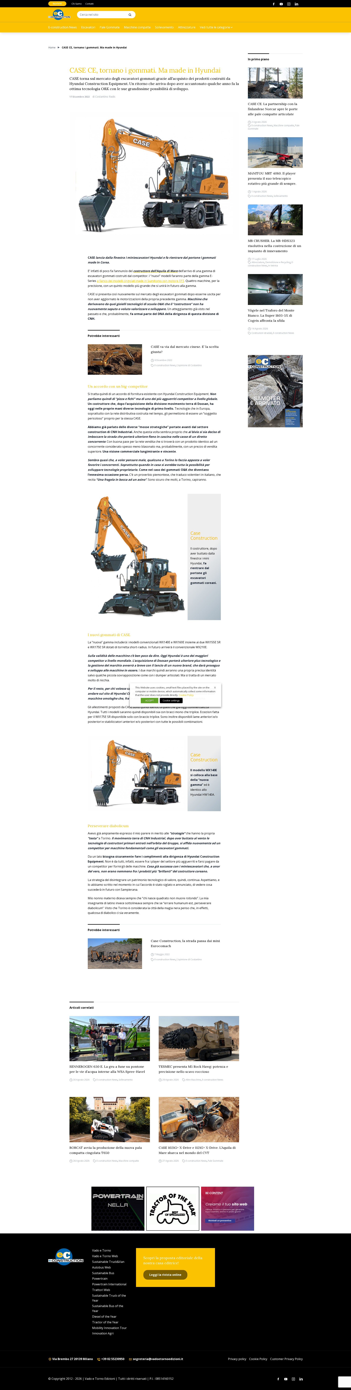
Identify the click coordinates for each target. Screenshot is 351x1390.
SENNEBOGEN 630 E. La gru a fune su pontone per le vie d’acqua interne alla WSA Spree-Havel (107, 1069)
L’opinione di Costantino (189, 365)
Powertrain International (109, 1284)
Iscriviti (57, 3)
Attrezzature (186, 27)
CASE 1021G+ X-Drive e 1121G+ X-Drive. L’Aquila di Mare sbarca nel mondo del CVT (197, 1150)
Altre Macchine (193, 1079)
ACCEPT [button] (149, 700)
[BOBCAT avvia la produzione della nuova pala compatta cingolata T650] (109, 1119)
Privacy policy (237, 1359)
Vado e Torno (101, 1250)
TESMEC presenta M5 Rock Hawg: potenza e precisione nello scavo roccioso (193, 1069)
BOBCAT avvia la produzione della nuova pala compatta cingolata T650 (105, 1150)
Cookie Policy (258, 1359)
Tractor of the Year (105, 1322)
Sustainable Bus (103, 1273)
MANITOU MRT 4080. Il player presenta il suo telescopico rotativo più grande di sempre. (272, 178)
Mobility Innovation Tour (109, 1328)
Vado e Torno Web (105, 1256)
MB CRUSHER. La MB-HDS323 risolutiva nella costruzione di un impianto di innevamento (274, 246)
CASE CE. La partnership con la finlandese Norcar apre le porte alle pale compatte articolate (273, 109)
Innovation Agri (103, 1333)
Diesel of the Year (104, 1317)
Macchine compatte (137, 27)
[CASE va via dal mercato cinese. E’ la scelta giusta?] (115, 359)
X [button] (215, 687)
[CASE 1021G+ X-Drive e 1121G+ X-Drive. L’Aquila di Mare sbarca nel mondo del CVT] (199, 1119)
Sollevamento (164, 27)
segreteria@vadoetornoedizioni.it (157, 1359)
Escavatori (88, 27)
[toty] (172, 1209)
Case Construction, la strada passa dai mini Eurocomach (185, 943)
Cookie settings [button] (171, 700)
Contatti (89, 3)
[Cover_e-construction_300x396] (275, 391)
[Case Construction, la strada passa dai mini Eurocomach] (115, 953)
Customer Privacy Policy (286, 1359)
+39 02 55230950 (112, 1359)
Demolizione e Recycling (277, 262)
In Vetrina (273, 265)
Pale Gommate (110, 27)
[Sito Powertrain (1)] (117, 1209)
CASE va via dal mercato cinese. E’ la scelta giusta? (185, 349)
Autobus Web (101, 1267)
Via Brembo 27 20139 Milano (72, 1359)
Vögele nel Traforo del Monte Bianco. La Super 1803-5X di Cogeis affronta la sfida (271, 315)
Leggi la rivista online (165, 1275)
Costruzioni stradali (262, 333)
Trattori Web (101, 1290)
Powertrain (99, 1279)
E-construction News (62, 27)
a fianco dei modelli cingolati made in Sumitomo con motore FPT (140, 281)
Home (52, 47)
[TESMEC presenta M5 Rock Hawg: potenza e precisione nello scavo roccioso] (199, 1038)
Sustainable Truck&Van (108, 1262)
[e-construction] (59, 14)
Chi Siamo (76, 3)
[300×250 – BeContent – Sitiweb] (227, 1209)
